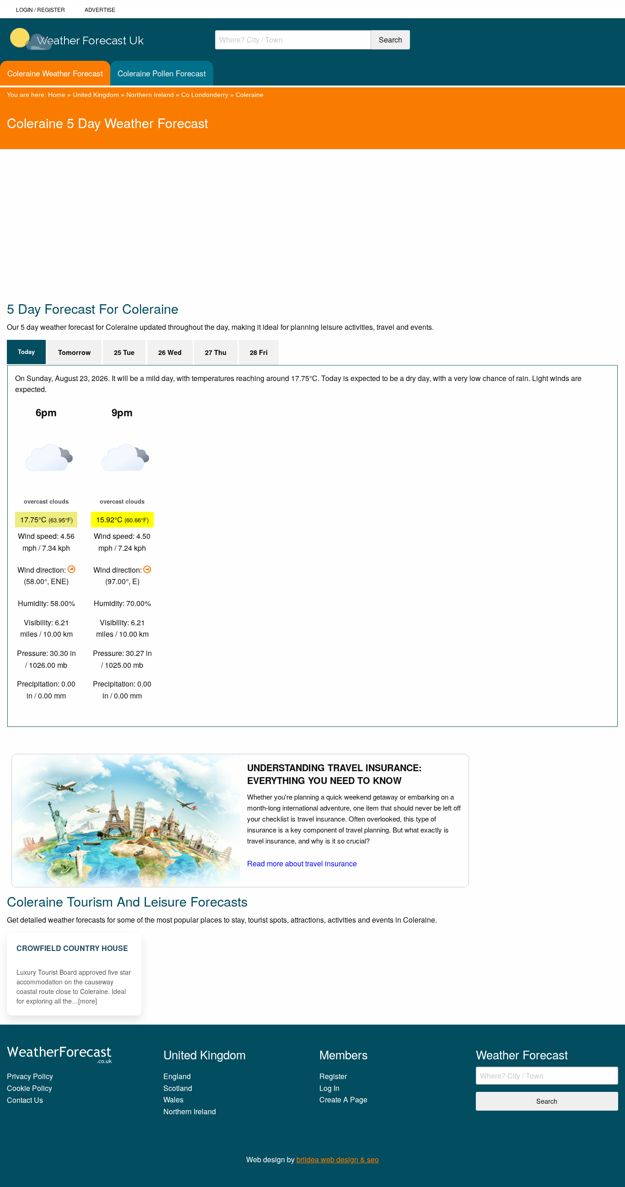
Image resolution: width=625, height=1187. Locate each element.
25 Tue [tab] (124, 352)
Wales (173, 1099)
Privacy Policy (30, 1076)
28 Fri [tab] (259, 352)
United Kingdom (96, 94)
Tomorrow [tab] (74, 352)
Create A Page (343, 1099)
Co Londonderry (204, 94)
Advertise (100, 9)
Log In (329, 1088)
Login (24, 9)
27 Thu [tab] (215, 352)
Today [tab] (26, 352)
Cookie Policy (29, 1088)
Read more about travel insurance (302, 863)
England (177, 1076)
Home (56, 94)
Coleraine (250, 94)
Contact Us (25, 1100)
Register (51, 9)
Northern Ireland (150, 94)
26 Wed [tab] (170, 352)
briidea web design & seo (337, 1159)
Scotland (177, 1088)
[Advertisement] (281, 213)
